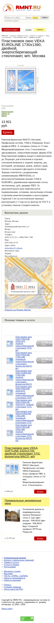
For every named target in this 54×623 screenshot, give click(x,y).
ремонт (29, 10)
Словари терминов (12, 587)
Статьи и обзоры (11, 564)
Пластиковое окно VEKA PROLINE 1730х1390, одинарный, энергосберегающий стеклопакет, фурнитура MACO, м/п (24, 360)
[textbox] (22, 17)
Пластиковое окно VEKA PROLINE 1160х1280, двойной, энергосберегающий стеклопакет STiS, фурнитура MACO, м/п (24, 433)
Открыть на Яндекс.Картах (18, 310)
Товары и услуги (11, 562)
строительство (20, 10)
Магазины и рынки (12, 571)
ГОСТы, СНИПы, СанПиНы (16, 576)
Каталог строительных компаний (19, 560)
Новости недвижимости (14, 578)
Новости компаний (12, 580)
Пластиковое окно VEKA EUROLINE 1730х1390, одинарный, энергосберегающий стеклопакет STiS (24, 417)
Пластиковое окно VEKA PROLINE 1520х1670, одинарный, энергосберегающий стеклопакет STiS (24, 392)
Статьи (28, 30)
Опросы (7, 585)
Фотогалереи (10, 567)
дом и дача (36, 10)
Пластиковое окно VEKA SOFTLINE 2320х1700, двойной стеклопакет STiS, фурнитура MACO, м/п (23, 452)
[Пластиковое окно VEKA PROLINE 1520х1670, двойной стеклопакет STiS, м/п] (10, 408)
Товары (40, 30)
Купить (7, 132)
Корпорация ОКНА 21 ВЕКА (7, 114)
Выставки (8, 573)
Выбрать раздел (11, 30)
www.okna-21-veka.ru (13, 248)
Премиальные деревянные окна (23, 502)
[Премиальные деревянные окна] (12, 522)
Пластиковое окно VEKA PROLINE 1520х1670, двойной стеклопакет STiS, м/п (24, 404)
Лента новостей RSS (13, 589)
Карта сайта (7, 608)
